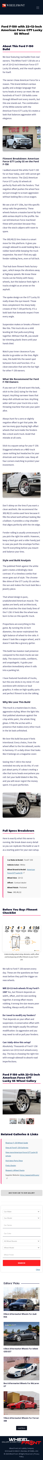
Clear (38, 1269)
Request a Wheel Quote (14, 1170)
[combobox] (21, 1211)
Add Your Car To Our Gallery (22, 1193)
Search (21, 1263)
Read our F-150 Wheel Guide (16, 1143)
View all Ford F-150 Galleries (16, 1147)
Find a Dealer (10, 1165)
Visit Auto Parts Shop (14, 1160)
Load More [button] (21, 1428)
